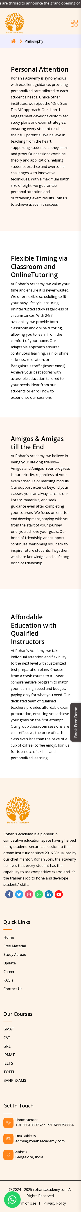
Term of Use (25, 1203)
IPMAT (9, 1054)
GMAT (8, 1029)
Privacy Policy (54, 1203)
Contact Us (12, 988)
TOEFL (9, 1071)
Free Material (14, 945)
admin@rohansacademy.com (40, 1141)
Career (8, 971)
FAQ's (8, 980)
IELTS (8, 1063)
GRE (7, 1046)
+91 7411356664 (59, 1125)
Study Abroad (14, 954)
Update (9, 963)
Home (8, 937)
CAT (6, 1037)
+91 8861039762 (29, 1125)
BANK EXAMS (14, 1080)
